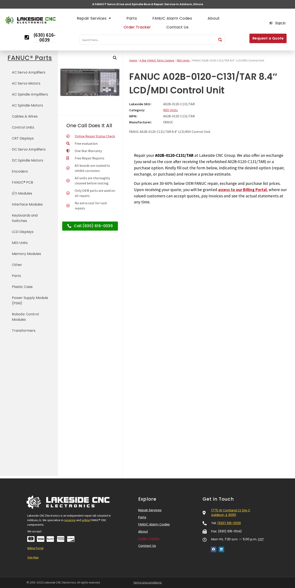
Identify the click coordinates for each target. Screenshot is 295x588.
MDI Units (20, 242)
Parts (132, 18)
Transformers (23, 330)
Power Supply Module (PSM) (30, 300)
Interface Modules (27, 204)
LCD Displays (22, 231)
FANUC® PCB (22, 182)
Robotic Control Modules (25, 317)
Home (133, 60)
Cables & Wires (25, 116)
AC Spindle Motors (27, 105)
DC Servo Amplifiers (29, 149)
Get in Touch (218, 499)
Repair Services (91, 18)
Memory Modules (26, 253)
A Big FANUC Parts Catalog (157, 60)
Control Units (23, 127)
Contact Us (177, 27)
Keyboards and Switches (25, 218)
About (214, 18)
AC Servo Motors (26, 83)
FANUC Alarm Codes (172, 18)
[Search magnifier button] (220, 39)
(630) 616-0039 (229, 523)
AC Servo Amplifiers (28, 72)
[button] (115, 58)
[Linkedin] (221, 549)
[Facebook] (213, 549)
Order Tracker (137, 27)
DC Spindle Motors (27, 160)
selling (86, 520)
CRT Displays (23, 138)
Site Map (33, 557)
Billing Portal (35, 548)
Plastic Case (22, 286)
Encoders (20, 171)
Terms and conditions (147, 582)
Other (17, 264)
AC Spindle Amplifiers (30, 94)
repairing (70, 520)
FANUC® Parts (30, 57)
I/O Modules (22, 193)
